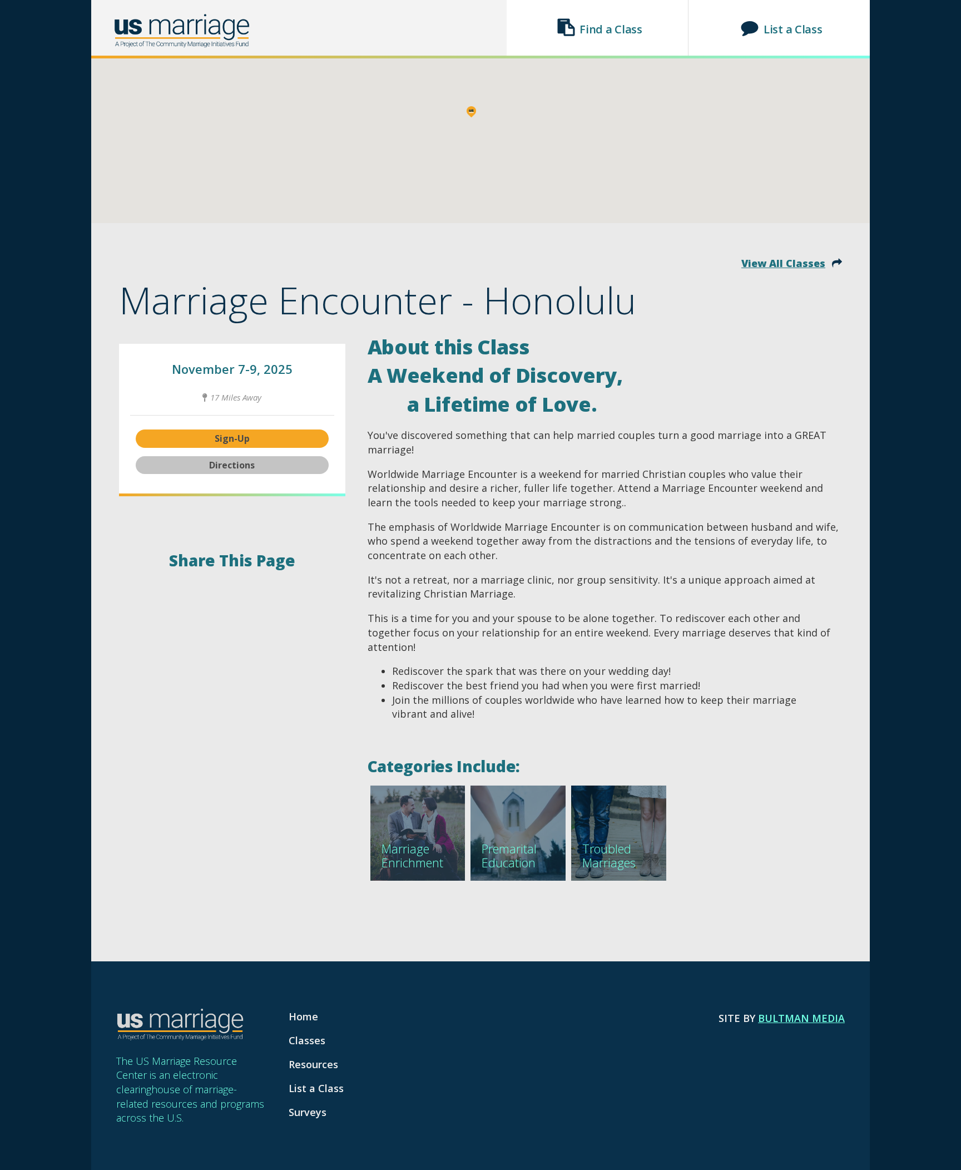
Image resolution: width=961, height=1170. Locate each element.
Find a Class (610, 29)
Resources (313, 1064)
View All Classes (783, 263)
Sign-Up (232, 438)
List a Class (793, 29)
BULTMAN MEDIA (801, 1018)
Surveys (307, 1112)
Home (303, 1016)
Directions (232, 465)
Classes (307, 1040)
